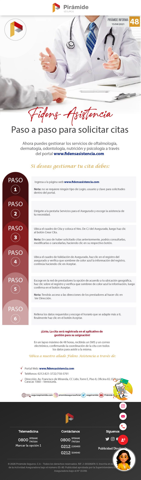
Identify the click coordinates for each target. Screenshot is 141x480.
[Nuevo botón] (124, 460)
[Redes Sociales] (123, 440)
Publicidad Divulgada (112, 448)
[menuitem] (123, 426)
